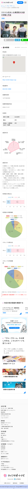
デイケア (3, 449)
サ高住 (2, 463)
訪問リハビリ (4, 451)
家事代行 (3, 433)
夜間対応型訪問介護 (5, 414)
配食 (2, 437)
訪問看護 (3, 448)
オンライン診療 (4, 453)
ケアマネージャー (5, 415)
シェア (25, 39)
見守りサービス (4, 458)
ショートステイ (4, 417)
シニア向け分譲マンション (7, 467)
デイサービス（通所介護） (7, 408)
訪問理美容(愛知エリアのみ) (7, 441)
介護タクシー (4, 439)
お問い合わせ (7, 483)
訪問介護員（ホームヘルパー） (8, 410)
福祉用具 (3, 412)
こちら (18, 292)
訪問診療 (3, 446)
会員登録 (20, 2)
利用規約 (22, 483)
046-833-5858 (7, 89)
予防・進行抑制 (4, 428)
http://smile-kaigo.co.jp (9, 80)
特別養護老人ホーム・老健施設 (8, 469)
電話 (19, 39)
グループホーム (4, 424)
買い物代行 (3, 435)
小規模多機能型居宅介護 (7, 426)
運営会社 (15, 483)
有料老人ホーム (4, 465)
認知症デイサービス (5, 422)
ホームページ (10, 39)
